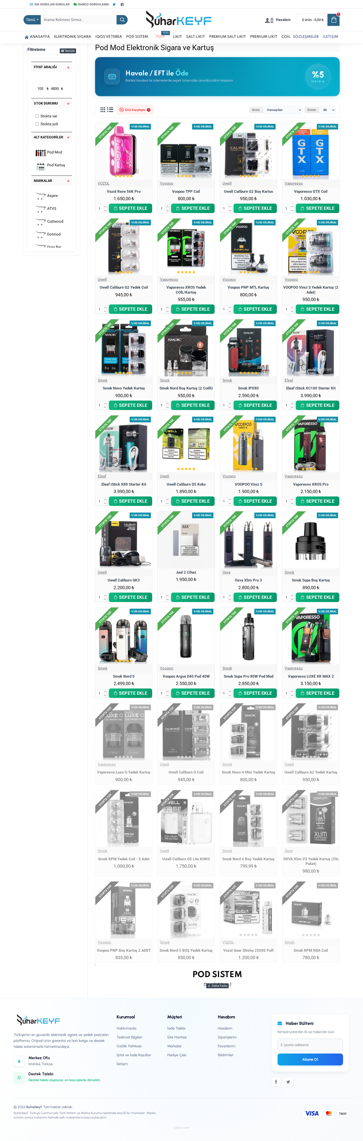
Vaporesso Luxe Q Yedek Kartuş (123, 772)
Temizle (69, 51)
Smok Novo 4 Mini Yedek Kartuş (248, 772)
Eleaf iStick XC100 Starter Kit (311, 388)
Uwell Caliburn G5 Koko (186, 484)
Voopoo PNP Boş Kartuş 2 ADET (124, 950)
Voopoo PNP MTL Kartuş (248, 287)
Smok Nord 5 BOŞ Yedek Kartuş (186, 950)
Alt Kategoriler (48, 137)
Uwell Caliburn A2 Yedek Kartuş (310, 772)
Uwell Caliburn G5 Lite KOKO (186, 859)
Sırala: (256, 110)
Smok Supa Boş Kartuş (311, 580)
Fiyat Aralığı (45, 67)
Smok (102, 380)
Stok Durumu (46, 103)
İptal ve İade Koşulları (134, 1055)
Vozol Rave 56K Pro (124, 191)
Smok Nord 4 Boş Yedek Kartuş (248, 859)
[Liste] (110, 110)
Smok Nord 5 (124, 676)
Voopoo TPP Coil (186, 191)
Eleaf (289, 380)
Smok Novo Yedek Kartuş (124, 388)
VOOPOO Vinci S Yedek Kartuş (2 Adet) (310, 290)
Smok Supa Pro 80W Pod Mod (248, 676)
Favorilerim (226, 1046)
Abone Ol (310, 1059)
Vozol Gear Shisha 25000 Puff (248, 950)
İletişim (122, 1064)
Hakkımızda (126, 1028)
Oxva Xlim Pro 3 (248, 580)
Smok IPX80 (248, 388)
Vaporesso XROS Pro (310, 484)
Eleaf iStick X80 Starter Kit (123, 484)
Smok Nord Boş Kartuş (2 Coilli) (186, 388)
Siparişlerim (227, 1037)
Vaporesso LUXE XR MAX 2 (311, 676)
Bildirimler (225, 1055)
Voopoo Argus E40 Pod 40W (186, 676)
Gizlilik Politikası (129, 1046)
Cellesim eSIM (181, 1127)
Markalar (43, 181)
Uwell (227, 183)
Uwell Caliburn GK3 (124, 580)
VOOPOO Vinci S (248, 484)
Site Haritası (177, 1037)
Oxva (226, 572)
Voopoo (166, 183)
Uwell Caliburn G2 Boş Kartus (248, 191)
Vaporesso (294, 183)
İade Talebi (176, 1028)
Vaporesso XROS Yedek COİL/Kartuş (186, 290)
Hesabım (225, 1028)
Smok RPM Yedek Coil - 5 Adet (123, 859)
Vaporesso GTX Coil (310, 191)
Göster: (312, 110)
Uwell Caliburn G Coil (186, 772)
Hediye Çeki (176, 1055)
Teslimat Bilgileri (129, 1037)
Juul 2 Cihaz (186, 572)
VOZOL (103, 183)
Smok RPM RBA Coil (311, 950)
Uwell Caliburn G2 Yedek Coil (124, 287)
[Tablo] (102, 110)
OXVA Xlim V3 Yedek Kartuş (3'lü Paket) (310, 861)
